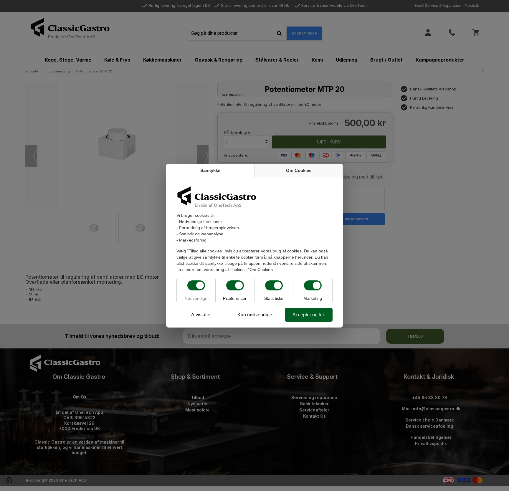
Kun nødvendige (254, 314)
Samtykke (210, 170)
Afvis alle (200, 314)
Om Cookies (298, 170)
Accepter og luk (308, 314)
